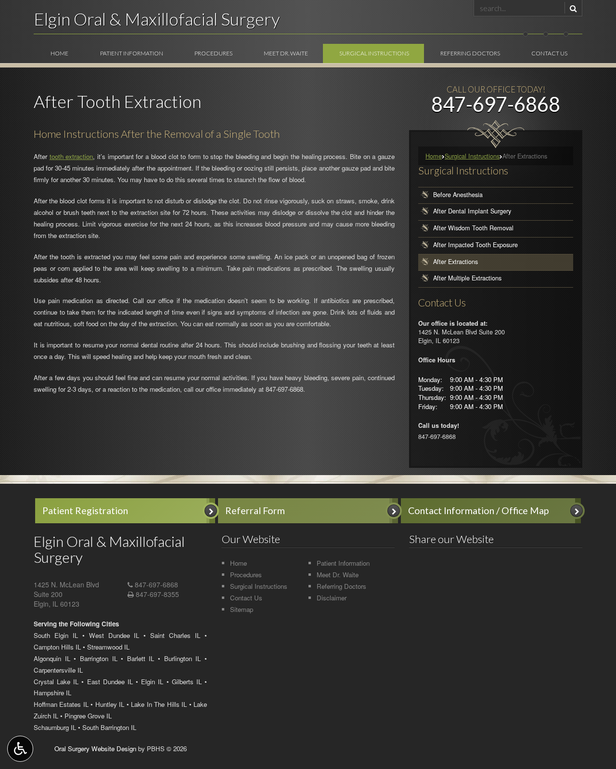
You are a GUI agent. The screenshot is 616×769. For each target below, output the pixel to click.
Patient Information (131, 53)
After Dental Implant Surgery (472, 211)
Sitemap (241, 609)
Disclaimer (331, 597)
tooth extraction (71, 156)
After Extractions (455, 261)
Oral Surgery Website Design (95, 748)
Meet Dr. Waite (286, 53)
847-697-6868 (284, 389)
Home (59, 53)
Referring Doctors (470, 53)
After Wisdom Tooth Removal (473, 228)
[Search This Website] (572, 7)
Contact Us (549, 53)
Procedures (213, 53)
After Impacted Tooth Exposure (475, 244)
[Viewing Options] (20, 749)
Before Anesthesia (458, 194)
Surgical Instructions (374, 53)
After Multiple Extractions (467, 278)
